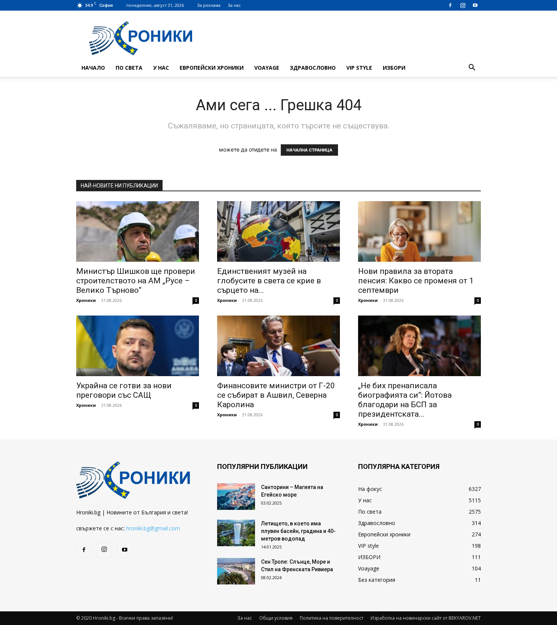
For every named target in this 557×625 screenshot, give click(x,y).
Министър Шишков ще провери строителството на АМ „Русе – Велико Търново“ (135, 281)
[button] (472, 68)
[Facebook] (450, 5)
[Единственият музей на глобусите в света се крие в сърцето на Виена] (278, 231)
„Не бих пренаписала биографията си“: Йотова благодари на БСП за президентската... (405, 400)
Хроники (86, 300)
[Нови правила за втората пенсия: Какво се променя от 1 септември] (419, 231)
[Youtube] (475, 5)
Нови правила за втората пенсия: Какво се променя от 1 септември (416, 281)
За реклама (209, 5)
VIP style (359, 67)
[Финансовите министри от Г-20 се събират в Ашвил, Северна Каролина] (278, 346)
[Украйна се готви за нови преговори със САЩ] (137, 346)
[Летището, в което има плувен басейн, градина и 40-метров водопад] (236, 533)
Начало (93, 67)
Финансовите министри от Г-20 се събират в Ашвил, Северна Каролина (276, 395)
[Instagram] (462, 5)
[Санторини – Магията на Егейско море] (236, 496)
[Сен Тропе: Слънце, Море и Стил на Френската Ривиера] (236, 571)
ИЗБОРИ (394, 67)
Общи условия (276, 618)
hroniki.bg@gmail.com (153, 528)
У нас (161, 67)
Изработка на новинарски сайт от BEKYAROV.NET (426, 618)
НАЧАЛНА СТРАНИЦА (309, 150)
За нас (234, 5)
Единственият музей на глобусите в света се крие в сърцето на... (269, 281)
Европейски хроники (212, 67)
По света (129, 67)
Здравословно (313, 67)
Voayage (266, 67)
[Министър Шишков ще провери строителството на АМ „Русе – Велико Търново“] (137, 231)
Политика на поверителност (331, 618)
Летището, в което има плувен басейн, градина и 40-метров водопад (298, 531)
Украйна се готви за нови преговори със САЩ (124, 390)
